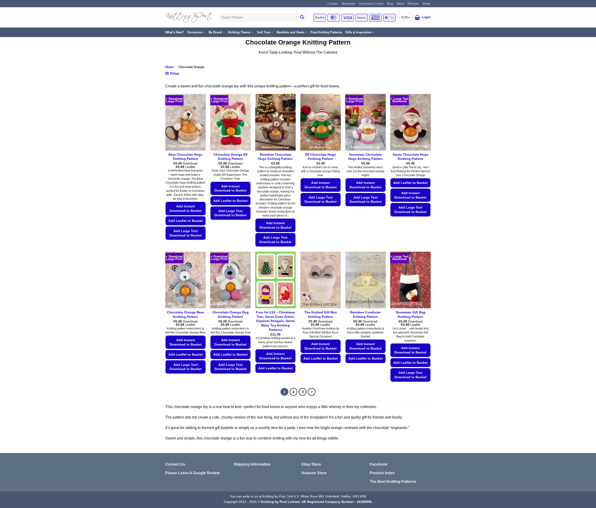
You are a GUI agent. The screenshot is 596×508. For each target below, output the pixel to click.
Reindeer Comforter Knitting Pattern (365, 314)
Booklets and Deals (290, 32)
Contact (333, 3)
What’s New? (174, 32)
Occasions (194, 32)
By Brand (215, 32)
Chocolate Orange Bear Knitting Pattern (185, 314)
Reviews (413, 3)
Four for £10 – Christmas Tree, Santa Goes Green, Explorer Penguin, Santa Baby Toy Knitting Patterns (275, 321)
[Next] (312, 392)
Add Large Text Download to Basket (185, 233)
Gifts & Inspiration (358, 32)
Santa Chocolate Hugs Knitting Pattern (410, 157)
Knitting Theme (239, 32)
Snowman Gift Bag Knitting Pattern (410, 314)
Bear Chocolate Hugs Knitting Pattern (185, 157)
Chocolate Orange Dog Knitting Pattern (230, 314)
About (400, 3)
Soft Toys (263, 32)
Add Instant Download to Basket (185, 208)
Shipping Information (252, 464)
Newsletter (348, 3)
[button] (417, 17)
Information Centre (371, 3)
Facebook (378, 464)
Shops (426, 3)
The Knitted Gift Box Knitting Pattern (320, 314)
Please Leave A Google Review (192, 473)
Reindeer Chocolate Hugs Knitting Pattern (275, 157)
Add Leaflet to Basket (185, 221)
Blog (390, 3)
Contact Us (175, 464)
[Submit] (302, 17)
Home (169, 67)
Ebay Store (311, 464)
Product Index (382, 473)
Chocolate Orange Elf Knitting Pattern (230, 157)
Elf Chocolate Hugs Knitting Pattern (320, 157)
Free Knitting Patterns (326, 32)
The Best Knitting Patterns (393, 482)
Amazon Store (314, 473)
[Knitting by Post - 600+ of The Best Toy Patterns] (188, 17)
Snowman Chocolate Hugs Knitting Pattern (365, 157)
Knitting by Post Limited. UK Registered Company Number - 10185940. (316, 502)
